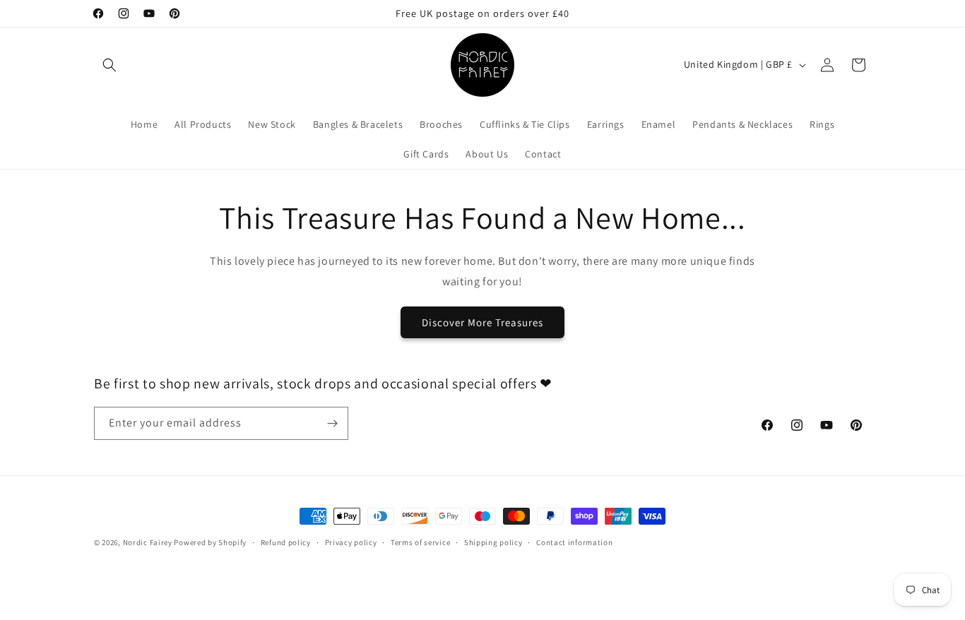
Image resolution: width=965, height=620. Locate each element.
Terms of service (420, 542)
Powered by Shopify (210, 542)
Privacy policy (351, 542)
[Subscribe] (332, 423)
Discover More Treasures (482, 321)
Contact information (574, 542)
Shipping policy (493, 542)
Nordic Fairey (147, 542)
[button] (109, 65)
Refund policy (286, 542)
